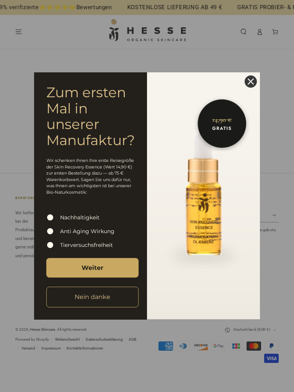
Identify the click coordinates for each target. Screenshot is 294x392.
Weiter (92, 267)
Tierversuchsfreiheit (86, 245)
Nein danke (92, 297)
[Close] (251, 81)
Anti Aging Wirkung (87, 231)
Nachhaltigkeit (80, 217)
